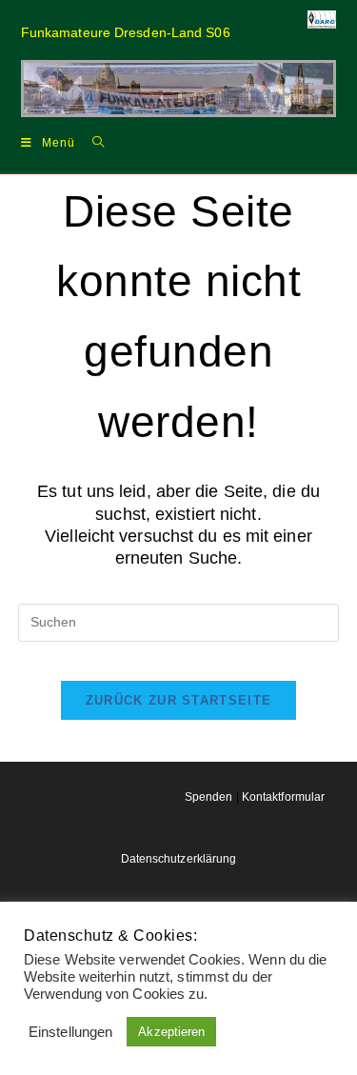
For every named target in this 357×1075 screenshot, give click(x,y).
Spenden (209, 797)
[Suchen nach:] (91, 142)
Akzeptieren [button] (171, 1032)
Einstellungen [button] (70, 1032)
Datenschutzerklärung (179, 859)
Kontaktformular (284, 797)
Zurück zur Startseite (178, 700)
